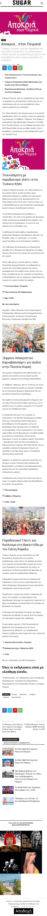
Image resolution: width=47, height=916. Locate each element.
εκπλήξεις (32, 694)
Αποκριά (14, 694)
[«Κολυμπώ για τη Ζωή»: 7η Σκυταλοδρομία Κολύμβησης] (8, 801)
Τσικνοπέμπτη (16, 697)
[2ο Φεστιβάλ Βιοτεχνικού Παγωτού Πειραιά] (8, 752)
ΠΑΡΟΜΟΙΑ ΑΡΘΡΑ (11, 740)
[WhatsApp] (20, 68)
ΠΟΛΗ (10, 37)
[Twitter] (10, 68)
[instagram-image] (31, 841)
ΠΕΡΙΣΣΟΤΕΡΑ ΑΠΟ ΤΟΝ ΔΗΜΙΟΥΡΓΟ (17, 743)
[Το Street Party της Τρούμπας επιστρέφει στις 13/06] (8, 790)
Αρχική (3, 37)
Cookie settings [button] (27, 906)
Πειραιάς (6, 697)
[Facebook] (4, 68)
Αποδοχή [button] (24, 911)
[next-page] (7, 809)
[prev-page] (3, 809)
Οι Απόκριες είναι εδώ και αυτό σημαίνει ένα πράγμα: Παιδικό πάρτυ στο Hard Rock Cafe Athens (12, 728)
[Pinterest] (15, 68)
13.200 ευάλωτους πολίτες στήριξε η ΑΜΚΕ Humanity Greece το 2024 (34, 726)
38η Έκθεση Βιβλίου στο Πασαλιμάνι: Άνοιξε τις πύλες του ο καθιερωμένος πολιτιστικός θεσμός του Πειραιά (28, 776)
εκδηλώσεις (23, 694)
